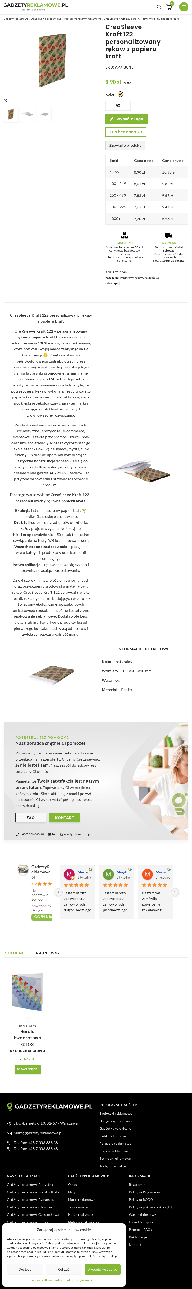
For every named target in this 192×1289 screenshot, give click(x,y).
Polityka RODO (141, 1199)
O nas (72, 1184)
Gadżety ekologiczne (115, 1128)
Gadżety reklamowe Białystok (30, 1184)
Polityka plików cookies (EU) (151, 1207)
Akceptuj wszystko (102, 1269)
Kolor (110, 94)
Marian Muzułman (163, 872)
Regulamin (137, 1184)
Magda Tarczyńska (123, 872)
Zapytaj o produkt (125, 145)
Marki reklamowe (82, 1199)
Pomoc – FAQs (140, 1230)
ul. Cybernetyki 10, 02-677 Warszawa (46, 1123)
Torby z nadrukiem (114, 1166)
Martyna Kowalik (84, 872)
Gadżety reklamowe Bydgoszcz (31, 1199)
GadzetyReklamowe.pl (41, 872)
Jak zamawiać (78, 1207)
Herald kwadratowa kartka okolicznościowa (27, 1041)
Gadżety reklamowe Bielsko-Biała (33, 1192)
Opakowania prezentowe (46, 18)
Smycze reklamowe (114, 1151)
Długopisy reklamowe (117, 1121)
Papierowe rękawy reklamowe (82, 18)
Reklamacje (138, 1237)
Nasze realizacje (80, 1214)
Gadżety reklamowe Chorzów (30, 1207)
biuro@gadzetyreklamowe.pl (71, 834)
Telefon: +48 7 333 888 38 (36, 1142)
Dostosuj (25, 1269)
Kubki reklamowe (113, 1136)
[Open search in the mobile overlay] (159, 7)
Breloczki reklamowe (116, 1113)
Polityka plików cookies (47, 1280)
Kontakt (64, 817)
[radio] (120, 94)
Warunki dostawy (142, 1214)
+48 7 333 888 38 (32, 834)
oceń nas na (46, 916)
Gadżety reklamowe (16, 18)
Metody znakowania (83, 1222)
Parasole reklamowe (115, 1143)
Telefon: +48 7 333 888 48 (36, 1148)
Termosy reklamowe (115, 1158)
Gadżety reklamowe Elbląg (27, 1222)
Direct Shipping (141, 1222)
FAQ (31, 817)
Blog (71, 1192)
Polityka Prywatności (79, 1280)
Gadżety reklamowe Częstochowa (33, 1214)
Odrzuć (64, 1269)
